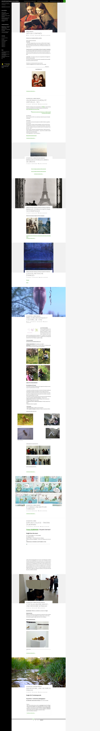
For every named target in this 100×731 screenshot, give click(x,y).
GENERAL (27, 31)
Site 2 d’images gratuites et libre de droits (38, 171)
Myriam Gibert (38, 35)
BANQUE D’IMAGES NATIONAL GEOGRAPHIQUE (38, 210)
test (61, 1)
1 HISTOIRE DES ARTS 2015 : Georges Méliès (30, 1)
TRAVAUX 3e (36, 207)
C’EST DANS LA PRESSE (5, 32)
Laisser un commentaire (46, 35)
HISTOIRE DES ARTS (4, 40)
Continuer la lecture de (30, 91)
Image (28, 35)
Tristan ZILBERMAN (32, 529)
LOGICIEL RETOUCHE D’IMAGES (34, 274)
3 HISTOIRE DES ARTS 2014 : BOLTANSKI (55, 1)
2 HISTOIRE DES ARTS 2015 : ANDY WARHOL (42, 1)
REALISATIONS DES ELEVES (31, 135)
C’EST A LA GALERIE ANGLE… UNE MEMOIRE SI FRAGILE (37, 605)
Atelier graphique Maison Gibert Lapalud (5, 66)
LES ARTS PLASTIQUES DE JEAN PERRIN (10, 1)
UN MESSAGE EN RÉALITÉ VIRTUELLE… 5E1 (36, 101)
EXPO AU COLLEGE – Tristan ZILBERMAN (38, 524)
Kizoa (27, 282)
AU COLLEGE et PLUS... (29, 98)
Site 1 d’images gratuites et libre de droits (38, 168)
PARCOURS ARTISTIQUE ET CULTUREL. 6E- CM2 (36, 319)
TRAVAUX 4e (31, 31)
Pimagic (27, 280)
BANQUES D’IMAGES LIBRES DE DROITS (37, 161)
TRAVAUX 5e (38, 98)
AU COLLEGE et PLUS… (5, 37)
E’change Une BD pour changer (36, 508)
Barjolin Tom (3, 26)
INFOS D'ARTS (31, 207)
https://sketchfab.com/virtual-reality (32, 109)
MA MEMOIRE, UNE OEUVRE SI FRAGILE (38, 689)
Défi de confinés (34, 33)
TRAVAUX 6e (48, 207)
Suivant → (42, 720)
